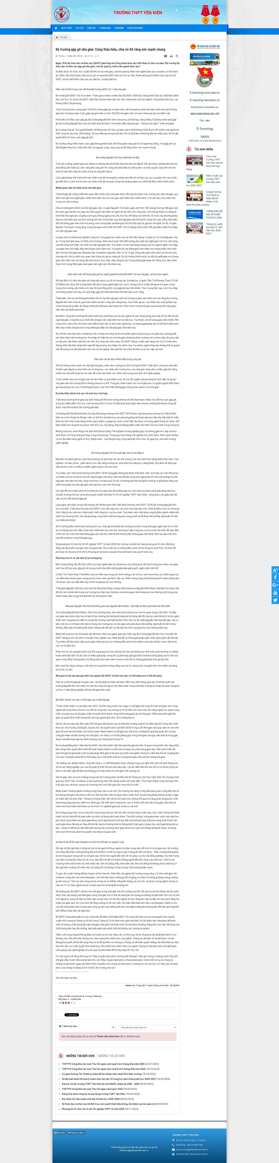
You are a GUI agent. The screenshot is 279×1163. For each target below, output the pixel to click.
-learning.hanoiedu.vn (206, 100)
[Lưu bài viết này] (177, 56)
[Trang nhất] (56, 28)
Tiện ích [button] (91, 28)
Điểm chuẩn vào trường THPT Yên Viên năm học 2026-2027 (204, 180)
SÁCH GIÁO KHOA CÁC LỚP (205, 114)
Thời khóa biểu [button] (135, 28)
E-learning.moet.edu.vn (205, 92)
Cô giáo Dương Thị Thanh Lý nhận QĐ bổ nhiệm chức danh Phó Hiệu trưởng (203, 198)
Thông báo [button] (105, 28)
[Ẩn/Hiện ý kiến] (113, 1027)
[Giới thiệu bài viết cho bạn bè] (166, 56)
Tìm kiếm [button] (119, 28)
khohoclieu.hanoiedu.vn (204, 107)
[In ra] (172, 56)
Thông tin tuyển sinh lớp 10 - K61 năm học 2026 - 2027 (214, 229)
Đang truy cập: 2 (77, 1133)
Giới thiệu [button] (66, 28)
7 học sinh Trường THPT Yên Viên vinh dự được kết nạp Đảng (204, 163)
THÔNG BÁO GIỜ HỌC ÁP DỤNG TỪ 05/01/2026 (214, 214)
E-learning (204, 128)
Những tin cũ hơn (111, 1056)
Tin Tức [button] (79, 28)
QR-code (61, 1133)
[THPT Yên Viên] (62, 14)
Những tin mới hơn (80, 1056)
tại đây (73, 978)
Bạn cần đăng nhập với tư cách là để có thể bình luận (101, 1036)
